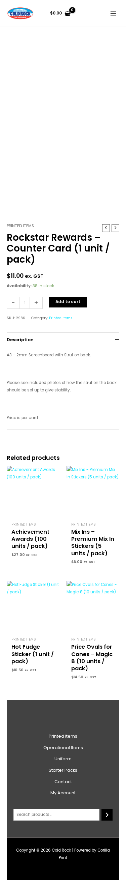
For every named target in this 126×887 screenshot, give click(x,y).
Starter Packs (63, 770)
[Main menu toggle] (113, 13)
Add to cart (67, 301)
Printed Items (20, 226)
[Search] (107, 815)
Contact (63, 782)
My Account (63, 793)
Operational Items (63, 747)
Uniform (63, 759)
